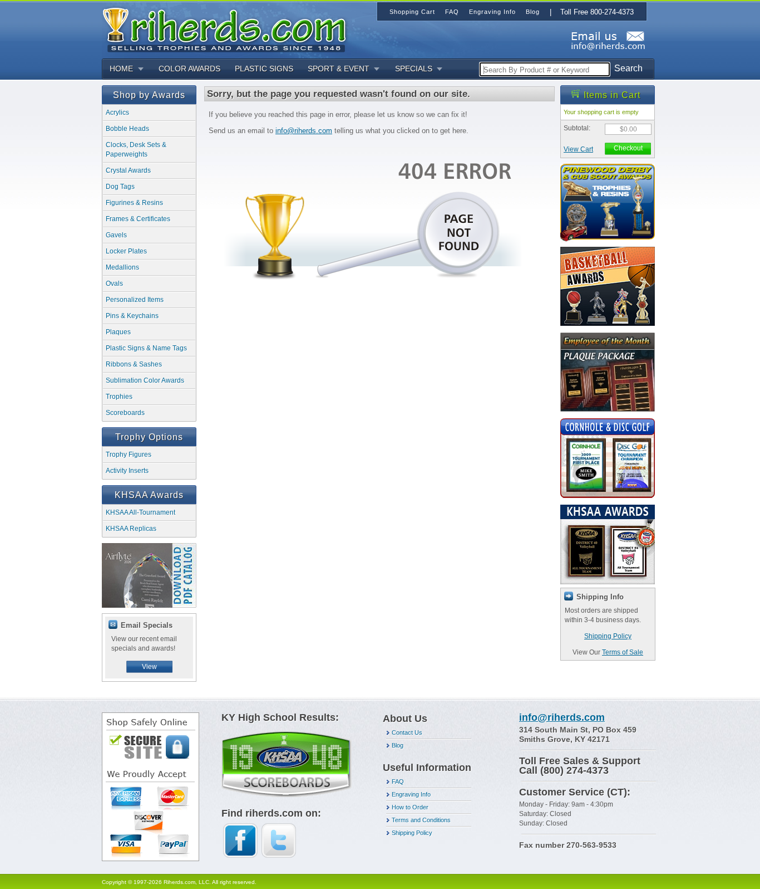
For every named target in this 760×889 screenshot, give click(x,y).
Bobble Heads (127, 129)
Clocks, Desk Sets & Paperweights (136, 149)
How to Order (410, 807)
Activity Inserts (127, 471)
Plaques (118, 332)
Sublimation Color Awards (145, 380)
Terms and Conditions (421, 820)
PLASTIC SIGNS (264, 68)
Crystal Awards (128, 170)
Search (628, 68)
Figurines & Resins (134, 203)
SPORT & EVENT (338, 68)
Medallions (122, 267)
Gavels (116, 235)
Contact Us (407, 732)
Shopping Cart (412, 11)
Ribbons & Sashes (134, 364)
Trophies (119, 396)
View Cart (578, 149)
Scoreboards (125, 413)
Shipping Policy (607, 636)
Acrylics (117, 112)
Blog (397, 745)
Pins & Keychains (132, 316)
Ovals (114, 283)
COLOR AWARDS (189, 68)
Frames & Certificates (138, 219)
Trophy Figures (128, 454)
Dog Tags (120, 186)
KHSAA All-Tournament (140, 512)
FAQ (398, 781)
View (149, 667)
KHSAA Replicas (131, 529)
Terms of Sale (622, 652)
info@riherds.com (303, 130)
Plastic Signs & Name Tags (146, 348)
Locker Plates (126, 251)
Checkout (628, 148)
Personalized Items (135, 300)
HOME (121, 68)
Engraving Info (411, 794)
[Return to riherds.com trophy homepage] (228, 28)
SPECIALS (413, 68)
